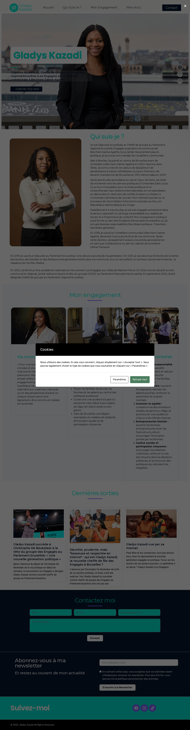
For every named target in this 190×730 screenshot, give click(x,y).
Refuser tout (140, 379)
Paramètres (119, 379)
